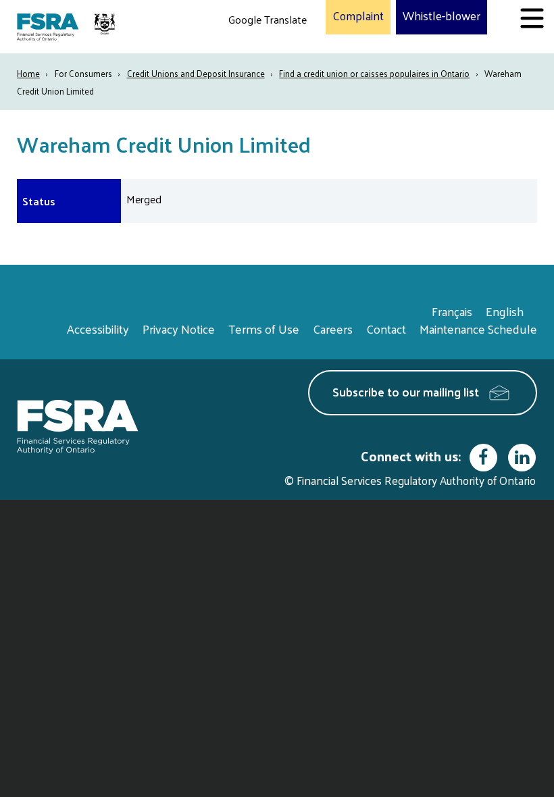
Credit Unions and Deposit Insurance (196, 73)
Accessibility (98, 328)
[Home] (67, 26)
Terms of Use (263, 328)
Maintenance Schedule (478, 328)
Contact (386, 328)
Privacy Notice (179, 328)
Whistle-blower (441, 16)
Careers (333, 328)
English (505, 311)
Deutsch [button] (251, 51)
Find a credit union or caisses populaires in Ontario (374, 73)
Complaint (358, 16)
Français (452, 311)
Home (28, 73)
